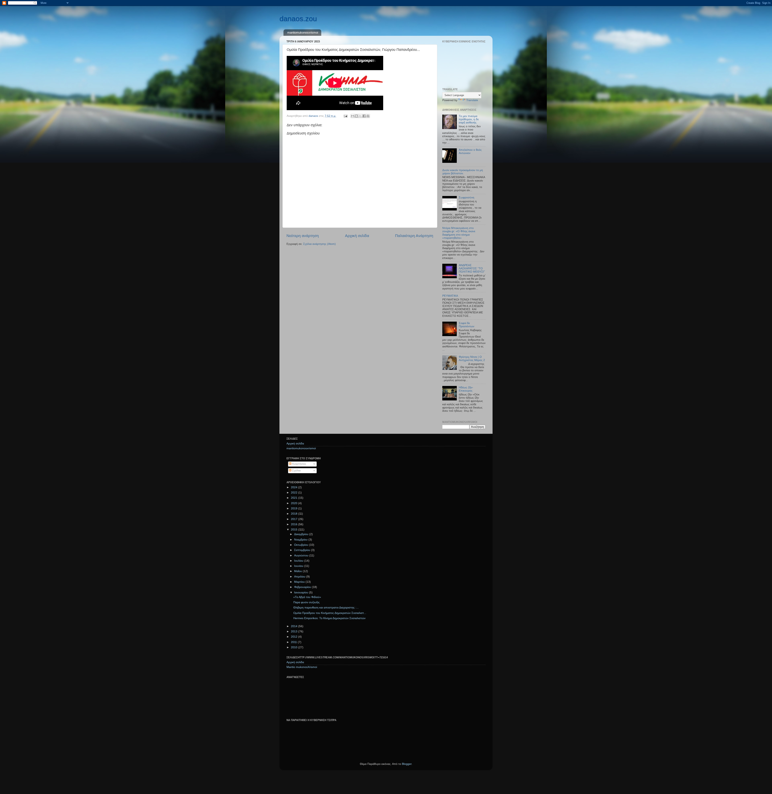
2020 (294, 503)
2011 (294, 642)
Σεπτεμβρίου (302, 550)
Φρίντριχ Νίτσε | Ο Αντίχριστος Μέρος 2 (472, 358)
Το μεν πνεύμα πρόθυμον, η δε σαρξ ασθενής (469, 119)
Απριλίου (300, 576)
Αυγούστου (301, 555)
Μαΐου (298, 571)
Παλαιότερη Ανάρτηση (414, 236)
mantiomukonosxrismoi (302, 32)
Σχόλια (296, 470)
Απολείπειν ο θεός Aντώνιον (470, 151)
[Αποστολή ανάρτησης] (345, 115)
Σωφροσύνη (466, 197)
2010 (294, 647)
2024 (294, 487)
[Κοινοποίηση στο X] (360, 116)
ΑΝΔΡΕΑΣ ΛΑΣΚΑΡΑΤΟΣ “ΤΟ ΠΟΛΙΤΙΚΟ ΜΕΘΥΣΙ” (472, 268)
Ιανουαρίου (301, 592)
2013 (294, 631)
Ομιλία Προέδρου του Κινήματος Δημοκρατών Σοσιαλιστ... (329, 612)
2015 (294, 529)
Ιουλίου (299, 560)
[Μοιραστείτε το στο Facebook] (364, 116)
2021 (294, 497)
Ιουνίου (299, 565)
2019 (294, 508)
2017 (294, 519)
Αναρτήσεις (298, 463)
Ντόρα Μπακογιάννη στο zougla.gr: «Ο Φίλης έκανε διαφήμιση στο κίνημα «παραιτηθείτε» (458, 233)
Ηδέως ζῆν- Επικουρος (466, 389)
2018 (294, 513)
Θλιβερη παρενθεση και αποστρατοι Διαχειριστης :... (326, 607)
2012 (294, 636)
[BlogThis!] (356, 116)
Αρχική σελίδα (357, 236)
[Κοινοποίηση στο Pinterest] (368, 116)
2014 (294, 626)
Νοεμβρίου (301, 539)
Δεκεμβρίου (301, 534)
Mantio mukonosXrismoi (301, 667)
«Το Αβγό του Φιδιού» (307, 597)
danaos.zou (298, 18)
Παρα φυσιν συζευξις (306, 602)
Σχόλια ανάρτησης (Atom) (319, 243)
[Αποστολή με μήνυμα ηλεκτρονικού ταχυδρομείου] (353, 116)
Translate (472, 100)
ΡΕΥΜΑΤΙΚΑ (450, 295)
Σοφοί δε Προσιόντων (466, 325)
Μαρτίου (300, 581)
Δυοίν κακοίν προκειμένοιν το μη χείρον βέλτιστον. (462, 172)
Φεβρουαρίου (303, 587)
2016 (294, 524)
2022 (294, 492)
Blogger (407, 763)
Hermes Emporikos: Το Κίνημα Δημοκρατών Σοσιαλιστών (329, 618)
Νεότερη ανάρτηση (302, 236)
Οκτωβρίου (301, 544)
